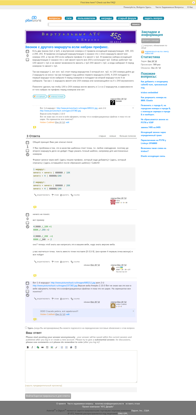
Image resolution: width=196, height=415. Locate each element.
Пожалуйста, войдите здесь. (138, 7)
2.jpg (78, 111)
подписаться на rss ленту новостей (157, 52)
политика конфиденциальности (109, 403)
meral (118, 267)
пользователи (86, 18)
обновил (92, 265)
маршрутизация (57, 96)
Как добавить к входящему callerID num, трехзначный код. (154, 84)
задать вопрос (153, 18)
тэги (69, 18)
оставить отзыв (133, 403)
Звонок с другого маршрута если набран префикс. (67, 47)
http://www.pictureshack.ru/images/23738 (58, 111)
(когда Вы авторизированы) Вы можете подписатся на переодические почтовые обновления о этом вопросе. (81, 328)
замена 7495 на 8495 (150, 127)
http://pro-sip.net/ (121, 272)
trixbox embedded (149, 92)
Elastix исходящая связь (153, 156)
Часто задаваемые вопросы (169, 7)
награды (106, 18)
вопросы (54, 18)
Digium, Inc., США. (140, 410)
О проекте (61, 403)
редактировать (43, 195)
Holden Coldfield (47, 122)
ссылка (77, 195)
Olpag (118, 200)
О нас (190, 7)
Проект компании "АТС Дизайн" (98, 406)
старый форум (127, 18)
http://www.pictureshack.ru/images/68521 (77, 108)
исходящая (40, 96)
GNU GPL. (123, 413)
